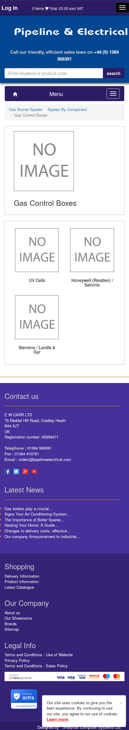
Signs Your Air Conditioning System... (37, 514)
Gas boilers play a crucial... (28, 508)
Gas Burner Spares (25, 109)
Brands (10, 624)
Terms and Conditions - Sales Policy (36, 666)
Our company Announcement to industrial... (42, 536)
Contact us (21, 395)
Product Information (21, 581)
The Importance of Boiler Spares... (34, 519)
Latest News (24, 489)
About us (12, 612)
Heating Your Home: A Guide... (31, 525)
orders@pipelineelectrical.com (45, 459)
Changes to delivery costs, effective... (37, 531)
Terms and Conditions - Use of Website (38, 654)
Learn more (57, 719)
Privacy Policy (17, 660)
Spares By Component (67, 109)
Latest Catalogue (19, 587)
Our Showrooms (18, 618)
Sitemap (11, 629)
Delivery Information (21, 576)
